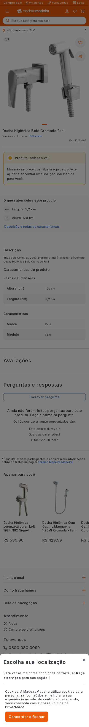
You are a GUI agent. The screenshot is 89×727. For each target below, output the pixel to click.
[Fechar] (84, 660)
